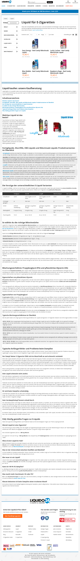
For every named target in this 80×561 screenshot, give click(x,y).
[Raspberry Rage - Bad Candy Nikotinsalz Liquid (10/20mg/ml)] (63, 64)
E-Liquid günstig (45, 537)
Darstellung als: (68, 34)
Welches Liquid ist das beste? (10, 101)
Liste (73, 34)
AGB (54, 557)
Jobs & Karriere (57, 529)
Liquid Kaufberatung (37, 30)
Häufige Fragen (44, 529)
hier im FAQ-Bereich (7, 228)
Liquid (17, 529)
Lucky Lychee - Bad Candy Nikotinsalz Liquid (59, 51)
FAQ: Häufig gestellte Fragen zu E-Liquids (14, 110)
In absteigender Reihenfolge (39, 34)
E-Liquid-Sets (19, 537)
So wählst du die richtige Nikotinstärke (13, 106)
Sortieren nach (25, 34)
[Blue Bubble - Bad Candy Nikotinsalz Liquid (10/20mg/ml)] (35, 64)
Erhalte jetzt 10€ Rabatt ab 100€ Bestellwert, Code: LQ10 (40, 11)
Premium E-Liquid (45, 540)
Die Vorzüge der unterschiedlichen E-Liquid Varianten (17, 104)
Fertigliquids (6, 153)
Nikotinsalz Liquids (8, 171)
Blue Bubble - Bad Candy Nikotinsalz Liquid (35, 72)
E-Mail (29, 531)
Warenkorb (75, 2)
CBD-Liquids (6, 176)
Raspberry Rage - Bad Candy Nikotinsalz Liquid (60, 72)
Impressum (27, 557)
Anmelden (68, 2)
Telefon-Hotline (32, 529)
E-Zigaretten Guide (8, 537)
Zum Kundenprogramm (13, 516)
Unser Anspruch (57, 531)
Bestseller (18, 534)
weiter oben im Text (19, 478)
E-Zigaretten (19, 531)
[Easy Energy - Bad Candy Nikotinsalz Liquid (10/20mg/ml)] (35, 44)
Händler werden (57, 534)
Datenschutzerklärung (36, 557)
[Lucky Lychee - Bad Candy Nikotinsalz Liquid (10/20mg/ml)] (63, 44)
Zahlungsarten (6, 529)
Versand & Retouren (8, 531)
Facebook (30, 534)
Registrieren (69, 529)
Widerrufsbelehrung (48, 557)
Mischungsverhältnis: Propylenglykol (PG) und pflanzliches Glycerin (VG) (22, 107)
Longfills (5, 165)
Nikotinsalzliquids (18, 446)
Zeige (42, 34)
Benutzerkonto (69, 534)
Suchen (50, 2)
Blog (4, 534)
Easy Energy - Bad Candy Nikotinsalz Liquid (35, 51)
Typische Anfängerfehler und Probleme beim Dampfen (17, 109)
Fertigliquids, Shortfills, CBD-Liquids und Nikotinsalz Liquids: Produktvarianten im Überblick (28, 102)
